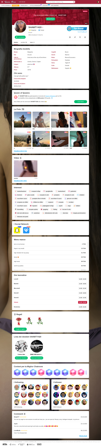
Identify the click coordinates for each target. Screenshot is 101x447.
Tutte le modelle (6, 5)
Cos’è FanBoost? (82, 32)
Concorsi (45, 5)
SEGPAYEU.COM (32, 441)
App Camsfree (55, 5)
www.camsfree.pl (18, 441)
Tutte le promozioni (35, 5)
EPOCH (26, 441)
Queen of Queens (50, 96)
